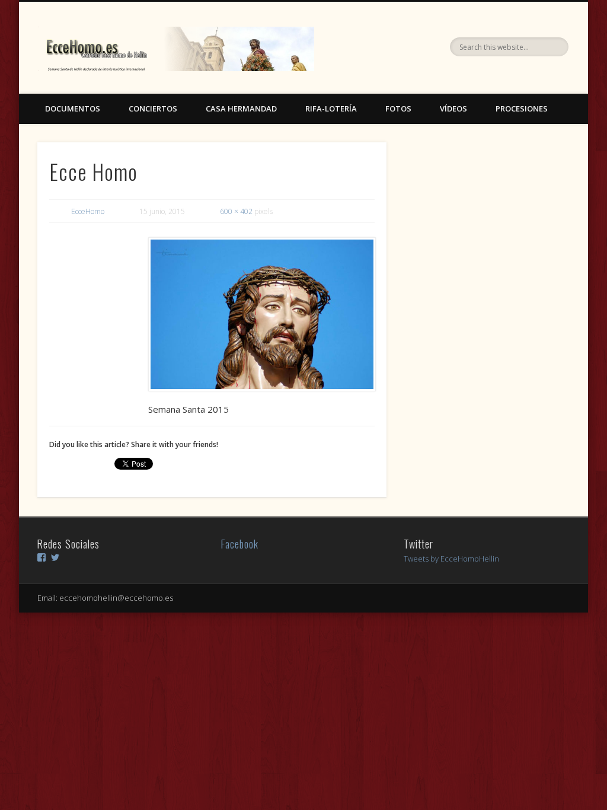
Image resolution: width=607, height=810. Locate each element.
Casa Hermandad (241, 108)
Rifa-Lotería (331, 108)
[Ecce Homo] (261, 314)
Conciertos (153, 108)
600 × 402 (236, 211)
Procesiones (522, 108)
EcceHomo (87, 211)
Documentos (72, 108)
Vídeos (453, 108)
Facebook (239, 543)
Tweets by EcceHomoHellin (451, 558)
